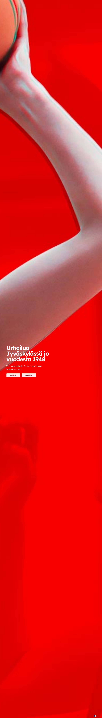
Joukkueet (13, 375)
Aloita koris (28, 375)
